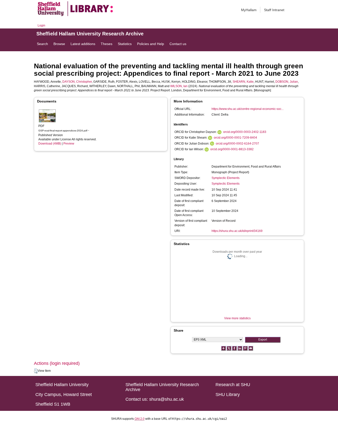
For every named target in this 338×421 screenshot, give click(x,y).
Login (41, 25)
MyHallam (249, 10)
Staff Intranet (274, 10)
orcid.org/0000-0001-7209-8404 (235, 137)
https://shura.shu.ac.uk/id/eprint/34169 (237, 231)
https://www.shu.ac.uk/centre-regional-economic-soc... (248, 109)
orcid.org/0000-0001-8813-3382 (232, 149)
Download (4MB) (49, 143)
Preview (68, 143)
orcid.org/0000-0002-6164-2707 (237, 143)
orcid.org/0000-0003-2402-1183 (244, 132)
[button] (36, 371)
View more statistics (237, 318)
